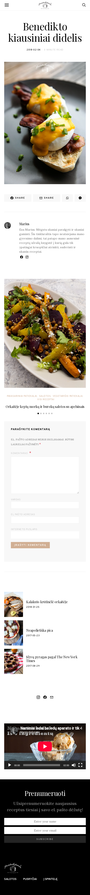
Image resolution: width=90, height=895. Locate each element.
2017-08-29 (33, 666)
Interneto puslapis (24, 529)
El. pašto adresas (23, 514)
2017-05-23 (33, 635)
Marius (24, 224)
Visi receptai (45, 399)
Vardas (16, 499)
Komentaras (19, 453)
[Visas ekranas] (80, 765)
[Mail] (52, 697)
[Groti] (10, 765)
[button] (38, 413)
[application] (45, 746)
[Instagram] (38, 697)
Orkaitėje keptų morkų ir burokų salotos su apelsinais (45, 406)
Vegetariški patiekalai (68, 396)
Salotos (45, 396)
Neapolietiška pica (39, 630)
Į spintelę (51, 879)
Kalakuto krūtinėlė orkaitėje (46, 602)
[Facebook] (45, 697)
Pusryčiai (30, 879)
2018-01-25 (33, 607)
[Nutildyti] (74, 765)
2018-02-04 (34, 49)
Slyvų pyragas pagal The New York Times (51, 659)
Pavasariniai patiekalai (22, 396)
